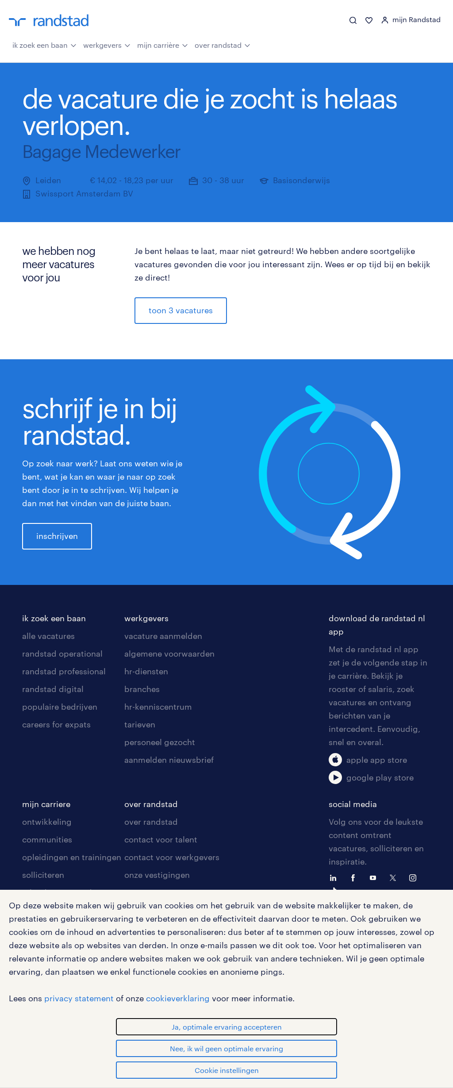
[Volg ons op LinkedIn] (335, 877)
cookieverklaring (178, 998)
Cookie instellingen (227, 1070)
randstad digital (53, 689)
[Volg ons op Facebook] (355, 877)
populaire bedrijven (59, 706)
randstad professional (64, 671)
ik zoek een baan (40, 45)
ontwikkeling (47, 822)
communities (47, 839)
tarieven (139, 724)
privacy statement (79, 998)
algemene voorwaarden (169, 653)
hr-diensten (146, 671)
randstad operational (62, 653)
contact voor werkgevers (171, 857)
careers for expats (56, 724)
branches (142, 689)
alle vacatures (48, 636)
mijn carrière (158, 45)
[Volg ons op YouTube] (375, 877)
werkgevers (102, 45)
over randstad (218, 45)
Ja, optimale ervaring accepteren (227, 1027)
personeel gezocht (159, 742)
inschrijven (57, 536)
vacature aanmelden (163, 636)
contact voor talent (160, 839)
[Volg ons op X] (395, 877)
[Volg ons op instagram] (415, 877)
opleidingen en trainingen (71, 857)
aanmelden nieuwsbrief (169, 760)
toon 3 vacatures (181, 310)
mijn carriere (46, 804)
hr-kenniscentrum (158, 706)
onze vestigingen (157, 875)
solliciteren (43, 875)
